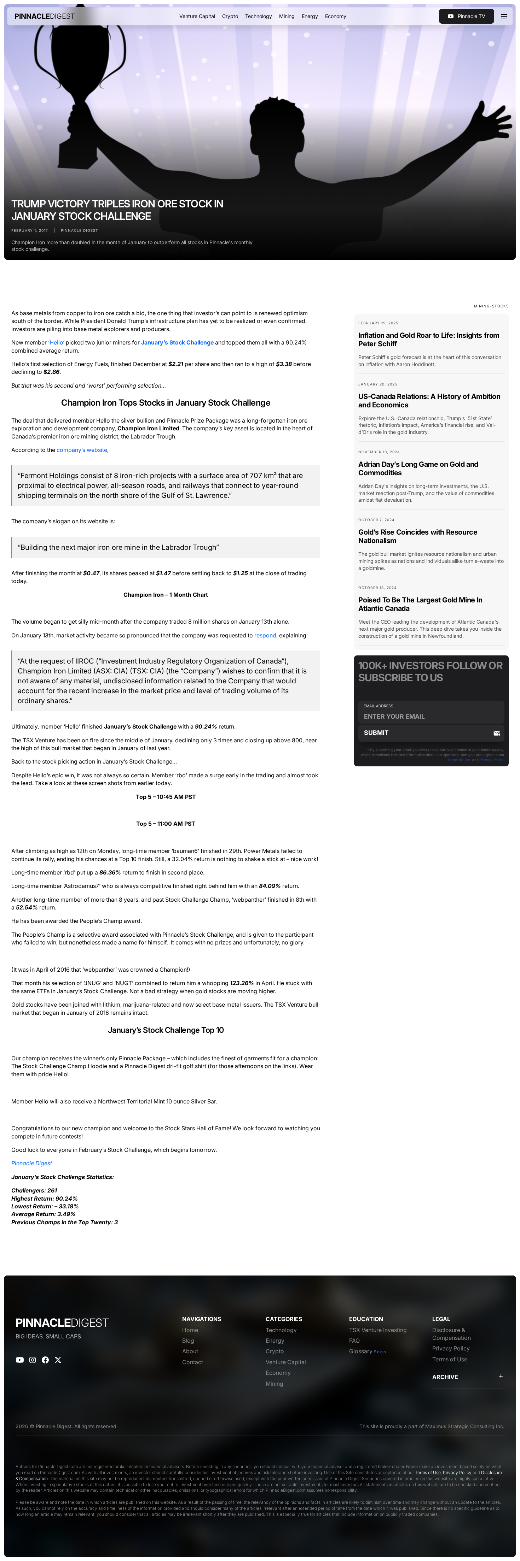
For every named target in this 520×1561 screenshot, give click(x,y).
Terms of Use (458, 760)
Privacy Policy (491, 760)
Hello (56, 342)
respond (265, 635)
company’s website (82, 449)
